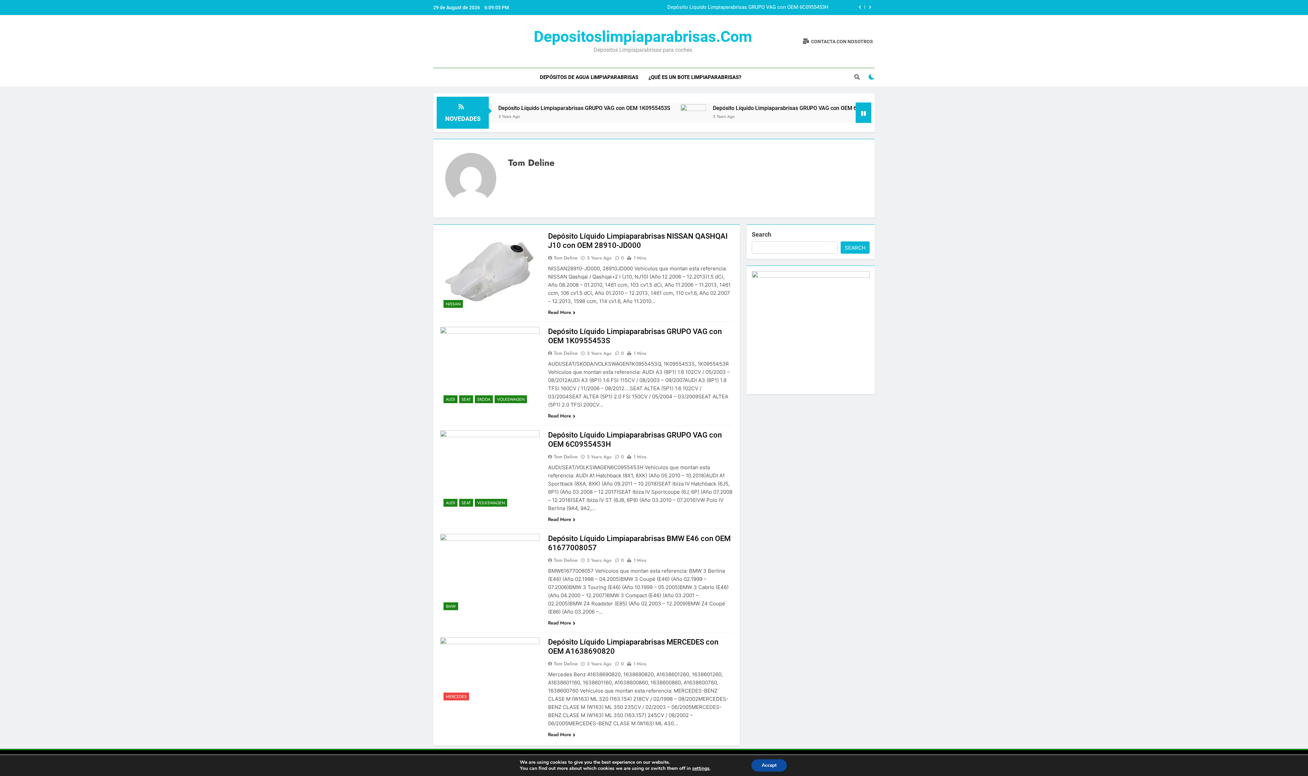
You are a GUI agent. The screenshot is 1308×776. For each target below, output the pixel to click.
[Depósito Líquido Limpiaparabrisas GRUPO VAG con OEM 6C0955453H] (654, 112)
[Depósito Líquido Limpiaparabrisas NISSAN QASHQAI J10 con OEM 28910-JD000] (490, 271)
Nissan (453, 304)
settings (701, 768)
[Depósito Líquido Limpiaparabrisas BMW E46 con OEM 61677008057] (490, 574)
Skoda (483, 399)
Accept (769, 765)
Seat (466, 399)
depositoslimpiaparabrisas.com (643, 37)
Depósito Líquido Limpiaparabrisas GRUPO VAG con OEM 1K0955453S (546, 108)
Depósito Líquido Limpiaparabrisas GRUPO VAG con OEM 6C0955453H (747, 7)
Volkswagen (511, 399)
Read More (559, 312)
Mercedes (456, 697)
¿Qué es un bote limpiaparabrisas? (695, 77)
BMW (451, 606)
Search (761, 234)
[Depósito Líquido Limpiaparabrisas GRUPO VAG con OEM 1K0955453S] (490, 367)
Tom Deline (566, 257)
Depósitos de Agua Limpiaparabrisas (589, 77)
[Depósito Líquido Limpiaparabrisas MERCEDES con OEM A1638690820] (490, 670)
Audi (450, 399)
